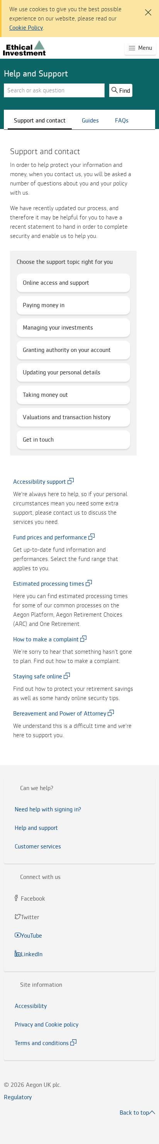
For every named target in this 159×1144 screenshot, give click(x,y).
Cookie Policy (26, 27)
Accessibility (31, 1006)
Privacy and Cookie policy (46, 1024)
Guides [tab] (90, 120)
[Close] (146, 7)
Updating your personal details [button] (63, 375)
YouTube (32, 935)
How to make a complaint (46, 639)
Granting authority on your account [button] (68, 352)
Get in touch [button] (40, 442)
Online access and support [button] (58, 285)
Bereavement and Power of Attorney (59, 713)
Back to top (134, 1112)
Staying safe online (37, 676)
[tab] (79, 788)
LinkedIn (32, 954)
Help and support (36, 827)
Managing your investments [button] (60, 330)
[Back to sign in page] (24, 48)
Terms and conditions (42, 1043)
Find (124, 90)
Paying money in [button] (46, 307)
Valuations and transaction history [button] (68, 420)
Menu (147, 49)
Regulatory (18, 1097)
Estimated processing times (48, 583)
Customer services (38, 846)
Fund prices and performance (50, 537)
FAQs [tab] (122, 120)
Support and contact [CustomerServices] (40, 120)
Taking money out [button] (48, 397)
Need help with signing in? (48, 809)
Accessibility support (39, 481)
